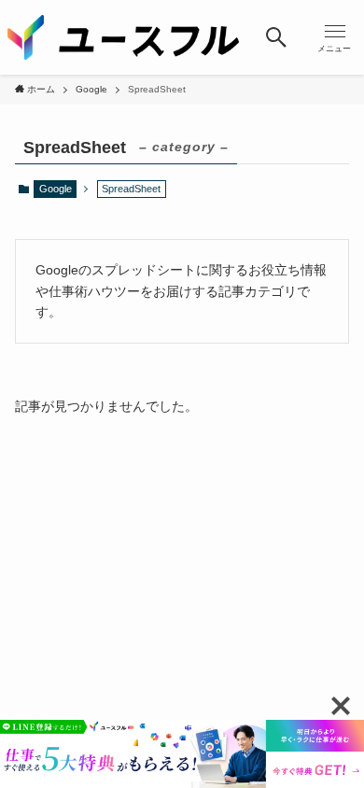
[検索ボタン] (275, 37)
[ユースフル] (123, 37)
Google (55, 188)
